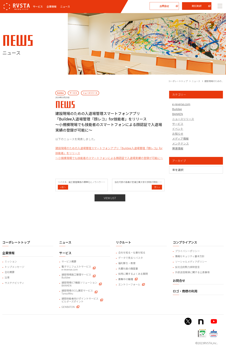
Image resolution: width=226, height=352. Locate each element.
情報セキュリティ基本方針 (189, 256)
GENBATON (68, 306)
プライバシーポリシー (187, 251)
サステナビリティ (14, 282)
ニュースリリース (183, 119)
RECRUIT (197, 6)
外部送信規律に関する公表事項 (192, 272)
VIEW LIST (110, 198)
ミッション (11, 261)
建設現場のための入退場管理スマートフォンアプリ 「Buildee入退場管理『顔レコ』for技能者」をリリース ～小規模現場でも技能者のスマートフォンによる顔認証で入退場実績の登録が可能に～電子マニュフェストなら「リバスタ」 (17, 6)
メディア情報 (180, 138)
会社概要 (9, 272)
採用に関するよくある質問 (133, 273)
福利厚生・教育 (126, 263)
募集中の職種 (125, 279)
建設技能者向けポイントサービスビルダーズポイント (79, 300)
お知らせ (177, 134)
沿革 (7, 277)
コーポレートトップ (178, 81)
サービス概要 (68, 261)
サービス (177, 124)
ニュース (65, 6)
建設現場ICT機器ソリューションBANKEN (79, 284)
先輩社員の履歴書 (128, 268)
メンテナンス (180, 143)
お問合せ (164, 6)
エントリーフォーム (129, 284)
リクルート (123, 242)
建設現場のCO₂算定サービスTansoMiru (77, 292)
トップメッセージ (14, 266)
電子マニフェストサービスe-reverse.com (76, 268)
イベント (177, 129)
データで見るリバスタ (130, 257)
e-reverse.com (181, 104)
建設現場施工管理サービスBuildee (76, 276)
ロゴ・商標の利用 (185, 291)
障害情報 (177, 148)
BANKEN (177, 114)
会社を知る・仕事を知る (131, 252)
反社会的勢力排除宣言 (187, 267)
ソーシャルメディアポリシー (191, 261)
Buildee (177, 109)
